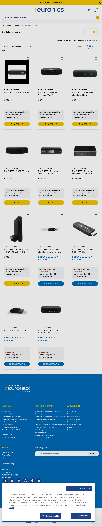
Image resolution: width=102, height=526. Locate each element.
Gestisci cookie (52, 516)
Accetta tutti (82, 516)
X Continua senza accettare (79, 488)
